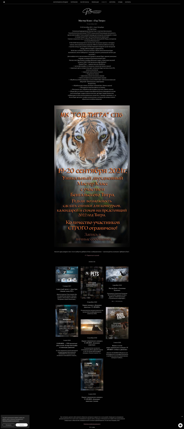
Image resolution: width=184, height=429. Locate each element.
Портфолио (74, 2)
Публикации (95, 2)
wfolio (93, 427)
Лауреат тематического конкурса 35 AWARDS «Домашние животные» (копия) (92, 399)
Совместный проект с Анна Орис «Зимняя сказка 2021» (67, 290)
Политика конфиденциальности (92, 424)
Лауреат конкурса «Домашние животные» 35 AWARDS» (92, 306)
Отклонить (8, 425)
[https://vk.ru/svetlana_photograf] (4, 2)
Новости (104, 2)
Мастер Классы (84, 2)
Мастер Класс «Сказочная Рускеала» (117, 289)
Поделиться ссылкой (93, 255)
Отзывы (120, 2)
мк (113, 301)
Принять (21, 425)
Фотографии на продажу (60, 2)
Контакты (128, 2)
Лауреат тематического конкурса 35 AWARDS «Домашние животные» (92, 343)
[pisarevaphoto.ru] (92, 11)
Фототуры (112, 2)
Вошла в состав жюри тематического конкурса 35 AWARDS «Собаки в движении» (117, 347)
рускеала (119, 301)
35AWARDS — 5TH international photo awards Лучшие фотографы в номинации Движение (66, 345)
